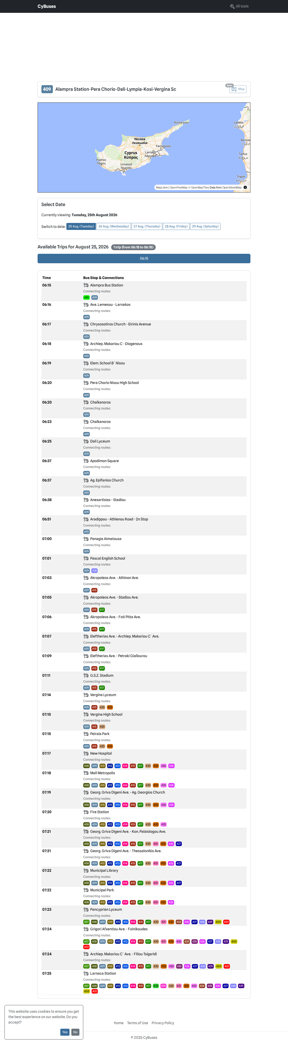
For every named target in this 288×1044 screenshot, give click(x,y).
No (75, 1032)
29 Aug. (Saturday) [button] (205, 226)
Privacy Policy (163, 1023)
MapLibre (162, 187)
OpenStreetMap (232, 187)
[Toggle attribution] (245, 187)
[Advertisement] (135, 44)
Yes (65, 1032)
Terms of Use (137, 1023)
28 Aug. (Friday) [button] (176, 226)
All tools (242, 6)
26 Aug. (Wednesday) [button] (114, 226)
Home (119, 1023)
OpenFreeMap (179, 187)
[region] (144, 147)
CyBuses (47, 6)
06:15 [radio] (144, 258)
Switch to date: (53, 227)
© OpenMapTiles (198, 187)
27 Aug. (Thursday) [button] (147, 226)
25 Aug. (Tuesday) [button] (81, 226)
